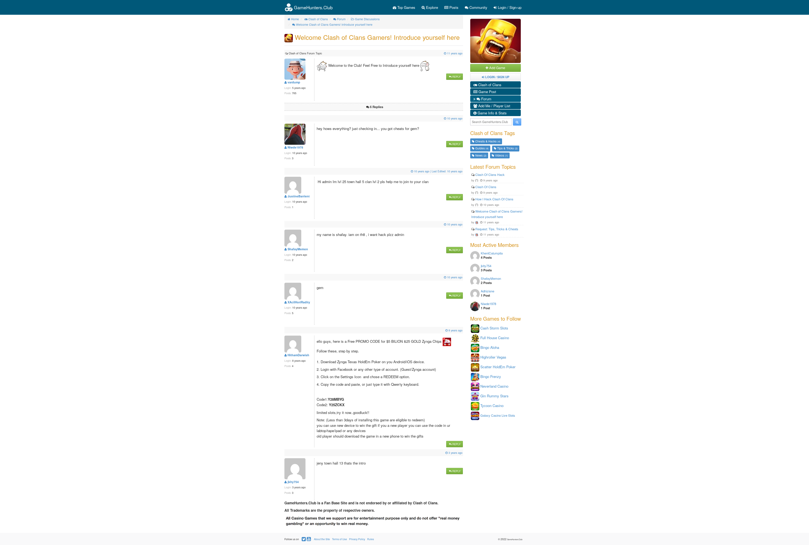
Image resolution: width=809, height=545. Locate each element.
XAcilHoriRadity (298, 302)
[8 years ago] (285, 330)
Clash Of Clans (485, 187)
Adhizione (487, 291)
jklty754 (293, 482)
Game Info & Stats (492, 112)
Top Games (405, 7)
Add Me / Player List (493, 105)
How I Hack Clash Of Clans (494, 199)
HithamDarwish (298, 355)
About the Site (322, 539)
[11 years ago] (322, 53)
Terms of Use (339, 539)
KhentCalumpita (492, 253)
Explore (431, 7)
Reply (456, 76)
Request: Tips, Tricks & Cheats (496, 229)
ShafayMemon (297, 249)
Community (477, 7)
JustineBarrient (298, 196)
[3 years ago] (285, 452)
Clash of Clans (489, 84)
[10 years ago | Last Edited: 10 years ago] (285, 171)
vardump (293, 82)
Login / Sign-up (509, 7)
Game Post (486, 91)
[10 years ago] (285, 118)
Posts (453, 7)
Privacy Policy (357, 539)
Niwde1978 (295, 147)
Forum (485, 98)
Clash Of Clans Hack (490, 174)
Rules (370, 539)
